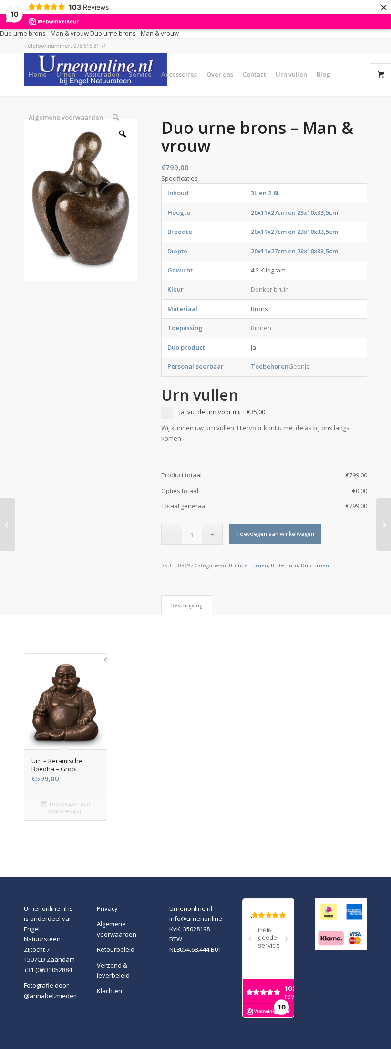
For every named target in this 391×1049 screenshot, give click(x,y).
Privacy (107, 908)
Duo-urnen (315, 565)
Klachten (109, 991)
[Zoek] (115, 117)
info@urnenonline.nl (199, 918)
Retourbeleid (115, 949)
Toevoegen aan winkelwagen (275, 534)
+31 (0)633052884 (48, 970)
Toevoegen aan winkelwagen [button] (68, 807)
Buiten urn (284, 565)
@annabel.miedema (53, 995)
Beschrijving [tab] (187, 605)
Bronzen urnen (248, 565)
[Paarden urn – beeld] (383, 524)
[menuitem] (37, 74)
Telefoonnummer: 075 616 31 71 (65, 45)
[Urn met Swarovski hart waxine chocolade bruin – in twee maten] (7, 524)
